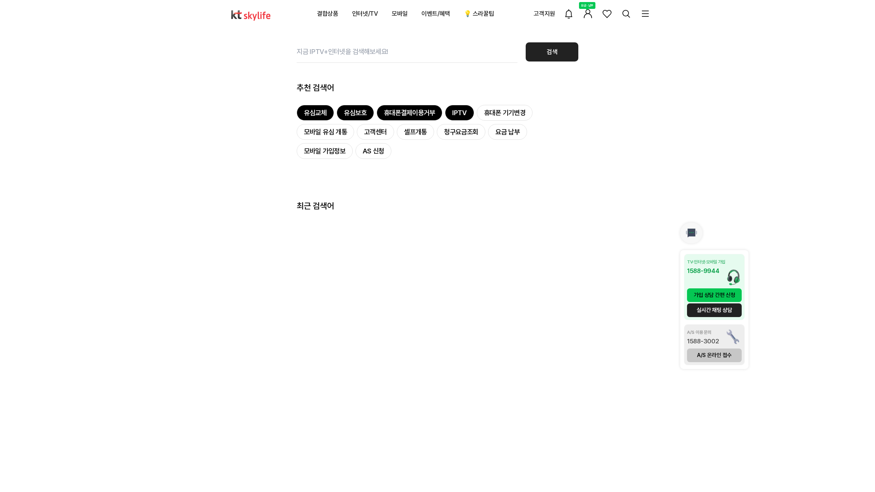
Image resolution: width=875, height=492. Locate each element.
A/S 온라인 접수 (714, 355)
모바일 (400, 13)
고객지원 (544, 13)
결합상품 (327, 13)
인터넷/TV (365, 13)
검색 (552, 51)
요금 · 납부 (587, 5)
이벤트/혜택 (435, 13)
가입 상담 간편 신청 (714, 295)
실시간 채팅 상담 (714, 310)
